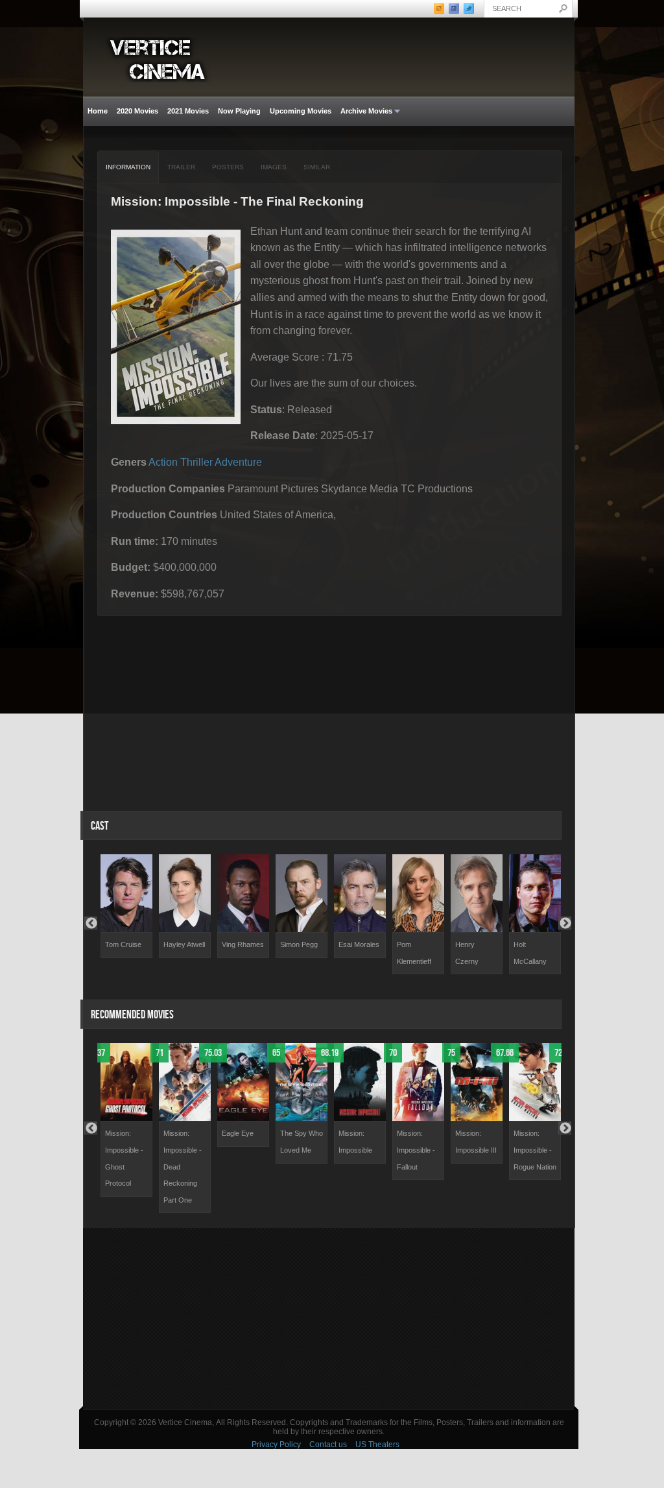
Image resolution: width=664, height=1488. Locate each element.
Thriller (196, 462)
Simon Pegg (299, 944)
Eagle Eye (238, 1133)
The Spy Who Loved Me (301, 1141)
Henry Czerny (467, 953)
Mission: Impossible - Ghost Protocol (124, 1158)
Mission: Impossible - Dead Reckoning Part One (182, 1166)
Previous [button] (90, 923)
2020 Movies (137, 111)
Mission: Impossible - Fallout (416, 1149)
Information (128, 167)
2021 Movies (188, 111)
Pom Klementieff (414, 953)
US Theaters (377, 1444)
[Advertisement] (329, 1319)
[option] (126, 906)
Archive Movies (364, 111)
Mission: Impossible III (476, 1141)
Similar (316, 167)
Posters (228, 167)
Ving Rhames (243, 944)
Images (274, 167)
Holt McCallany (530, 953)
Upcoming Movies (300, 111)
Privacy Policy (276, 1444)
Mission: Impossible (355, 1141)
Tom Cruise (123, 944)
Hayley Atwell (184, 944)
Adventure (238, 462)
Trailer (181, 167)
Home (98, 111)
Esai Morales (358, 944)
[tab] (128, 167)
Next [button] (564, 923)
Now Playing (239, 111)
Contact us (328, 1444)
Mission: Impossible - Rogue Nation (535, 1149)
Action (163, 462)
